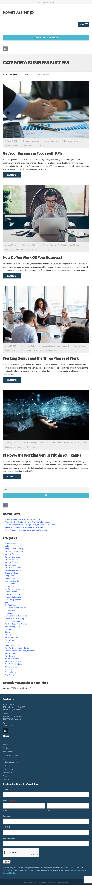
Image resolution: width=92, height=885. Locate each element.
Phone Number (9, 838)
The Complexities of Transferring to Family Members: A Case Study (30, 525)
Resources (9, 769)
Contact (6, 780)
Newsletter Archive (12, 762)
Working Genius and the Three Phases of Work (41, 358)
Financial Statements (13, 597)
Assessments (8, 752)
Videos (7, 766)
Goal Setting (9, 602)
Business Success (50, 141)
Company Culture (11, 573)
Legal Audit (9, 613)
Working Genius (11, 350)
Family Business (11, 592)
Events (5, 776)
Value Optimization (12, 659)
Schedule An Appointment (46, 38)
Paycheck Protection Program (16, 624)
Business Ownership (12, 557)
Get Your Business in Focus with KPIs (32, 153)
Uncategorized (10, 653)
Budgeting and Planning (14, 549)
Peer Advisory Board (12, 627)
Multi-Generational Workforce (16, 616)
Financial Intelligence (12, 594)
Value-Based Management (15, 661)
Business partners (11, 560)
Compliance (9, 576)
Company (7, 816)
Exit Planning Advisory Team (15, 589)
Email (9, 789)
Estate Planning (11, 584)
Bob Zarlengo (29, 145)
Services (6, 748)
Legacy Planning (11, 610)
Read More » (12, 175)
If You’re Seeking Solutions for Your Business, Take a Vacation (28, 522)
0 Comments (54, 145)
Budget (7, 546)
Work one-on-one (11, 667)
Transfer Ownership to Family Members (20, 651)
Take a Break (9, 640)
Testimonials (8, 773)
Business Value (10, 565)
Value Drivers (10, 656)
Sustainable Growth (12, 145)
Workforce (9, 669)
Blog (4, 759)
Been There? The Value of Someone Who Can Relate (25, 527)
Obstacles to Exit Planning (14, 619)
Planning (8, 629)
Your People (9, 675)
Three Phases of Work (76, 346)
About (5, 745)
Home (5, 741)
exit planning (40, 145)
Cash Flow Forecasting (13, 568)
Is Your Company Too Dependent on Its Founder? (23, 519)
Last (48, 811)
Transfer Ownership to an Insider (17, 648)
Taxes (7, 643)
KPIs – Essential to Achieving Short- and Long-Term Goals (27, 530)
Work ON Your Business (13, 664)
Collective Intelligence (13, 570)
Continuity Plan (10, 578)
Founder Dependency (13, 600)
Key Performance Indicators (69, 141)
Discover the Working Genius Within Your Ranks (42, 455)
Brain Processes (11, 543)
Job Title (7, 827)
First (5, 811)
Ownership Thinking (12, 621)
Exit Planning (63, 245)
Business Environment (13, 554)
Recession (8, 632)
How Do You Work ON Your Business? (32, 257)
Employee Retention (12, 581)
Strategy (8, 635)
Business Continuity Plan (14, 552)
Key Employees (10, 605)
